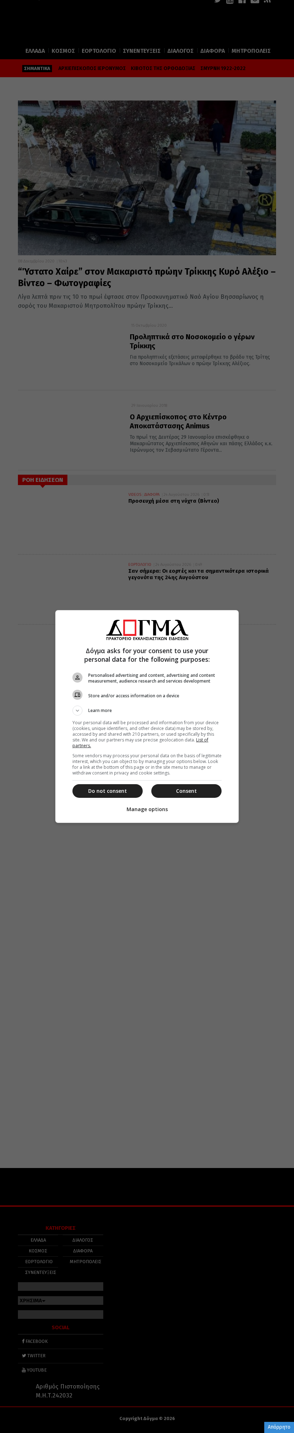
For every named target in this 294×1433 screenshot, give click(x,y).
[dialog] (147, 716)
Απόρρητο (279, 1427)
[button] (147, 711)
